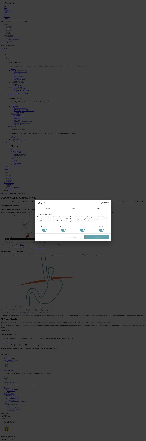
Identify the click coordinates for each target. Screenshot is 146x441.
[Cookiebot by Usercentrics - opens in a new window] (101, 203)
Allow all (97, 237)
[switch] (63, 230)
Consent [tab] (47, 208)
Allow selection (72, 237)
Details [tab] (73, 208)
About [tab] (98, 208)
